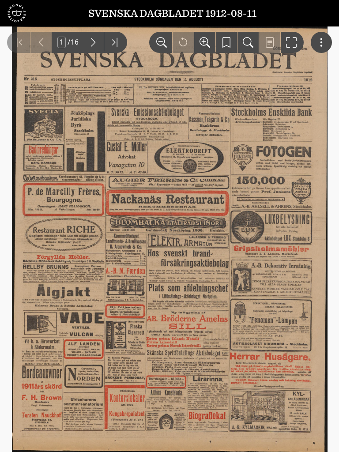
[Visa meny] (321, 42)
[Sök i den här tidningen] (248, 42)
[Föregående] (41, 42)
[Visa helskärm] (292, 42)
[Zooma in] (204, 42)
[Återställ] (183, 42)
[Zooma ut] (160, 42)
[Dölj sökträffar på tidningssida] (269, 42)
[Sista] (115, 42)
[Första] (18, 42)
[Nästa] (93, 42)
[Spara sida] (226, 42)
